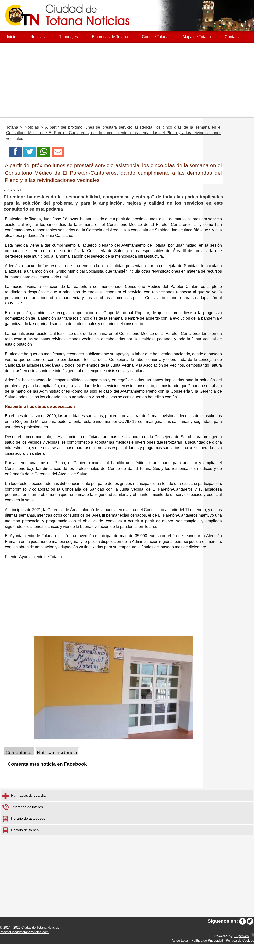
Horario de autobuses (28, 819)
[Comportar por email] (58, 153)
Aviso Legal (180, 940)
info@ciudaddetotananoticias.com (24, 932)
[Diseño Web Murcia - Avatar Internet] (252, 936)
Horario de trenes (25, 830)
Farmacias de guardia (28, 796)
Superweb (241, 936)
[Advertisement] (127, 80)
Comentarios (19, 752)
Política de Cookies (240, 940)
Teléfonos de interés (27, 807)
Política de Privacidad (207, 940)
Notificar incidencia (57, 752)
